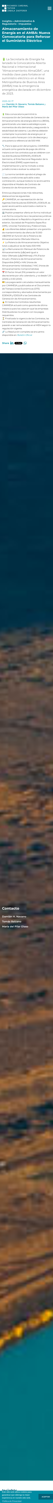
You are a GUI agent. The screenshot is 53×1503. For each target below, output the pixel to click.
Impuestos (24, 23)
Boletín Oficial (24, 335)
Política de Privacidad (11, 1501)
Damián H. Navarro (16, 104)
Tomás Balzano (36, 104)
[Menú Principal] (49, 8)
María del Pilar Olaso (13, 106)
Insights (7, 21)
